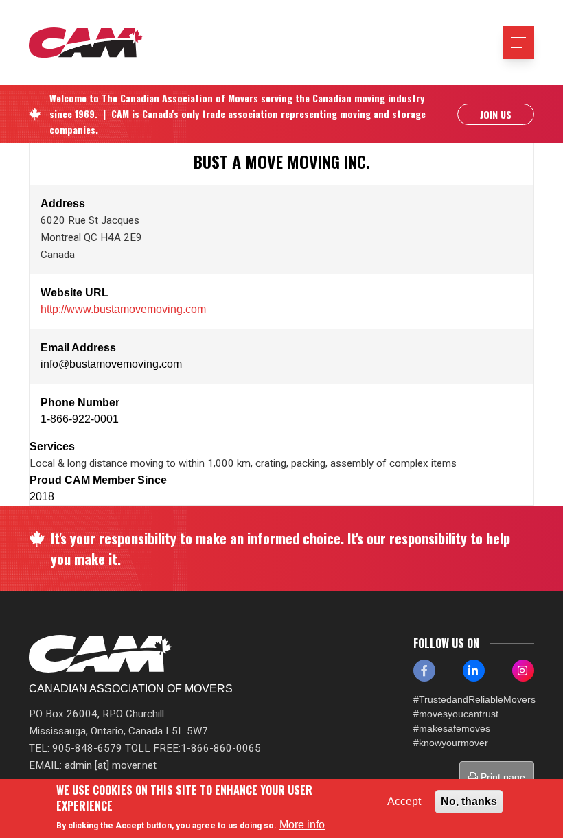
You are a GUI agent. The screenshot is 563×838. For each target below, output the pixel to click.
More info (302, 824)
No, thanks (469, 801)
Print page (501, 776)
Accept (404, 801)
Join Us (496, 114)
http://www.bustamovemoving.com (123, 309)
